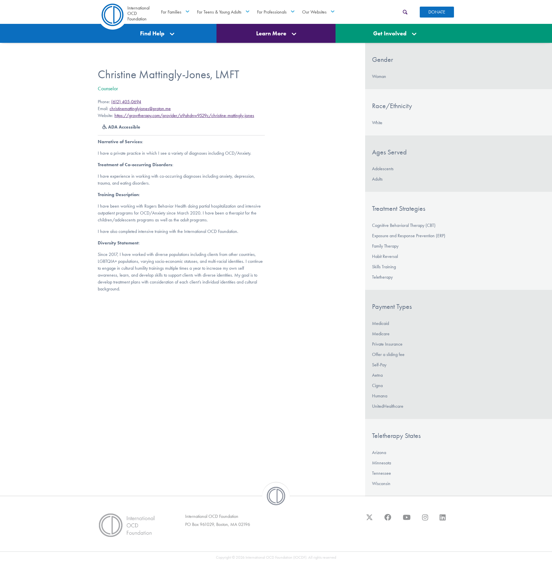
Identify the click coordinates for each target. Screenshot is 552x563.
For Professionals (272, 12)
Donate (436, 12)
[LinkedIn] (442, 520)
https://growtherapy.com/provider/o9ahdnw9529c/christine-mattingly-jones (184, 115)
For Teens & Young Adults (219, 12)
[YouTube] (407, 520)
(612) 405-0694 (126, 101)
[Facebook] (387, 520)
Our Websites (314, 12)
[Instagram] (425, 520)
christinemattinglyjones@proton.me (140, 108)
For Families (171, 12)
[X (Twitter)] (369, 520)
